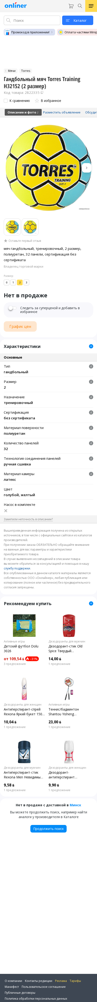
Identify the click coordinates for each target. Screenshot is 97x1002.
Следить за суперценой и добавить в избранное (50, 310)
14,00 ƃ (54, 658)
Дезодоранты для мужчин (66, 641)
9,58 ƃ (9, 785)
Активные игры (14, 641)
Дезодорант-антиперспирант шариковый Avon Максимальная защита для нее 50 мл (66, 775)
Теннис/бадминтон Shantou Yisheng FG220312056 (63, 711)
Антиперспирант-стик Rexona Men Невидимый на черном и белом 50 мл (24, 775)
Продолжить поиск (48, 828)
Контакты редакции (38, 981)
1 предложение (59, 664)
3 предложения (15, 664)
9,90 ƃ (53, 785)
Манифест (12, 987)
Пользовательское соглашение (44, 987)
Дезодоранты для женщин (22, 704)
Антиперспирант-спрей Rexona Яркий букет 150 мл (23, 711)
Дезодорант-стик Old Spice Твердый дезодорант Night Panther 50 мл (65, 648)
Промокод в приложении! (30, 32)
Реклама (61, 981)
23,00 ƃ (54, 721)
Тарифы (75, 981)
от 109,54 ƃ (14, 658)
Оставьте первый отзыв (24, 241)
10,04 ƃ (10, 721)
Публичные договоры (20, 993)
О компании (13, 981)
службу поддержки (17, 568)
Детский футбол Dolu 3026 (21, 648)
